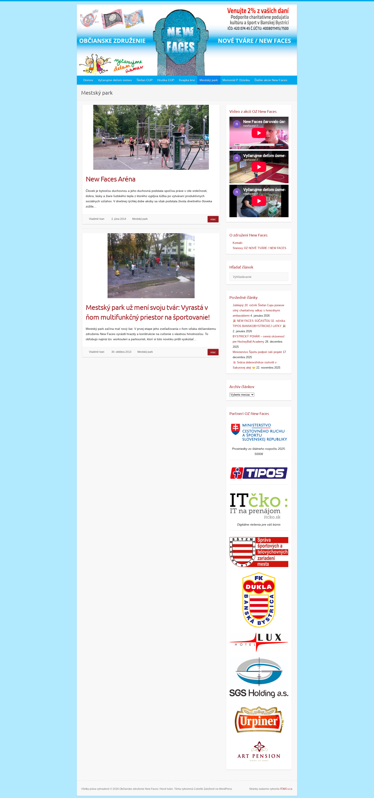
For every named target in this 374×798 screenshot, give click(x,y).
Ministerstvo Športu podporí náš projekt (257, 352)
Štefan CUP (145, 80)
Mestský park (209, 80)
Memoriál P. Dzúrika (236, 80)
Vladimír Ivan (96, 218)
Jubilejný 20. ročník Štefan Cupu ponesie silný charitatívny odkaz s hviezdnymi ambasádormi (258, 310)
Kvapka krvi (187, 80)
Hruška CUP (165, 80)
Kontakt (237, 242)
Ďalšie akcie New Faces (271, 80)
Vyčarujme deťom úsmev (115, 80)
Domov (88, 80)
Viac (213, 219)
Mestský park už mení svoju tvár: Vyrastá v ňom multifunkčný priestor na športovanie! (148, 312)
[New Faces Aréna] (151, 137)
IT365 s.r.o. (286, 788)
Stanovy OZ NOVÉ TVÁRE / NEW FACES (259, 248)
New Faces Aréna (110, 179)
